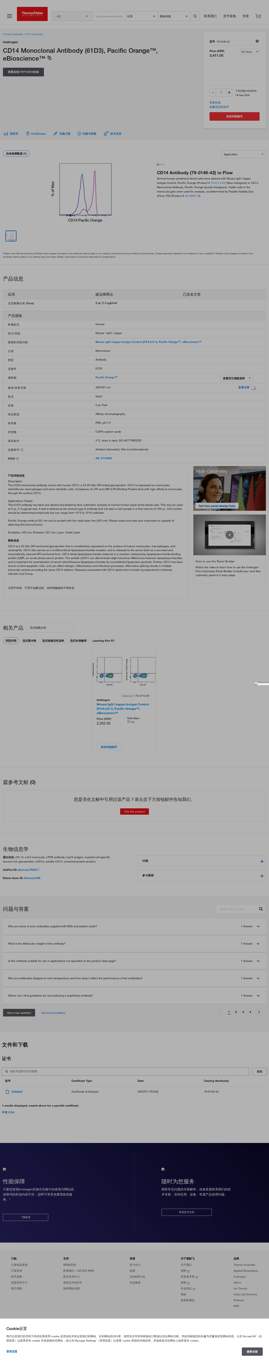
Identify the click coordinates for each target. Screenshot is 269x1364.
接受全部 (252, 1351)
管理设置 (11, 1351)
